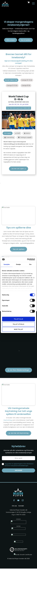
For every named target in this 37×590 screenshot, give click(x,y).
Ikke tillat (18, 329)
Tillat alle (18, 319)
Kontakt (21, 506)
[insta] (22, 500)
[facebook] (14, 500)
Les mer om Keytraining (19, 433)
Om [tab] (30, 264)
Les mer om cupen (17, 168)
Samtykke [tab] (7, 264)
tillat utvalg (18, 324)
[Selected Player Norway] (5, 5)
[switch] (32, 300)
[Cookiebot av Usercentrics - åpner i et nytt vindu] (27, 259)
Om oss (14, 506)
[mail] (18, 500)
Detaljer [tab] (18, 264)
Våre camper (10, 40)
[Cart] (28, 2)
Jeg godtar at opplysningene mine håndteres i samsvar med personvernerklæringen (19, 464)
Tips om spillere (26, 40)
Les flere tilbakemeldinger (19, 370)
